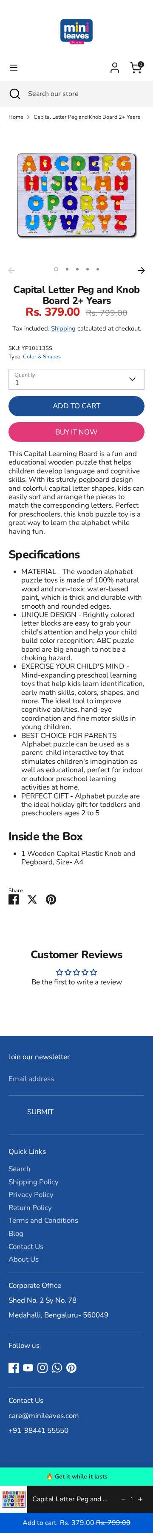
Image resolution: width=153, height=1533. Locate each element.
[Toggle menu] (13, 67)
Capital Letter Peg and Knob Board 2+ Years (87, 117)
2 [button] (67, 269)
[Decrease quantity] (123, 1499)
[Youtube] (28, 1368)
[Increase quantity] (140, 1499)
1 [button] (56, 269)
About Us (23, 1259)
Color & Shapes (42, 357)
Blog (15, 1233)
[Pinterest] (71, 1368)
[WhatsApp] (57, 1368)
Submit (40, 1112)
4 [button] (87, 269)
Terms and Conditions (43, 1220)
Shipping (63, 328)
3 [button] (77, 269)
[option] (76, 195)
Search (19, 1169)
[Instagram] (42, 1368)
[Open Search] (14, 94)
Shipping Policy (33, 1182)
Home (15, 117)
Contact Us (25, 1247)
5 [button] (97, 269)
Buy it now (76, 432)
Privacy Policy (31, 1195)
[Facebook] (13, 1368)
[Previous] (11, 270)
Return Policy (30, 1208)
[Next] (141, 270)
